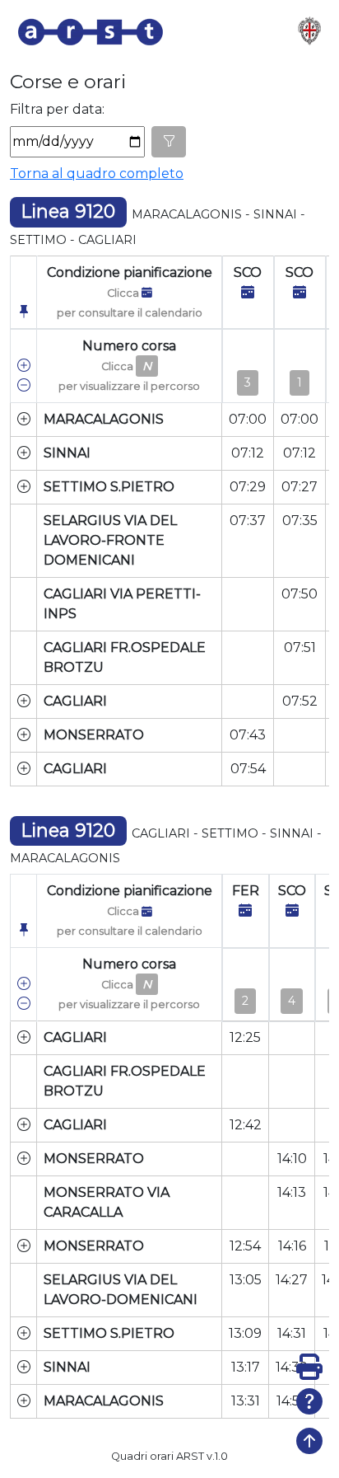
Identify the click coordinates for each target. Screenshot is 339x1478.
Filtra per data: (57, 109)
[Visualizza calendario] (247, 292)
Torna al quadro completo (96, 173)
